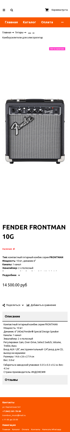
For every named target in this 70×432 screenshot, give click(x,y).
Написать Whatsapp (51, 429)
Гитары (19, 32)
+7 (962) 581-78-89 (11, 411)
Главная (11, 22)
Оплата (47, 22)
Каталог (29, 22)
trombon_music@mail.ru (14, 415)
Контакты (35, 429)
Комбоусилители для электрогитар (22, 37)
